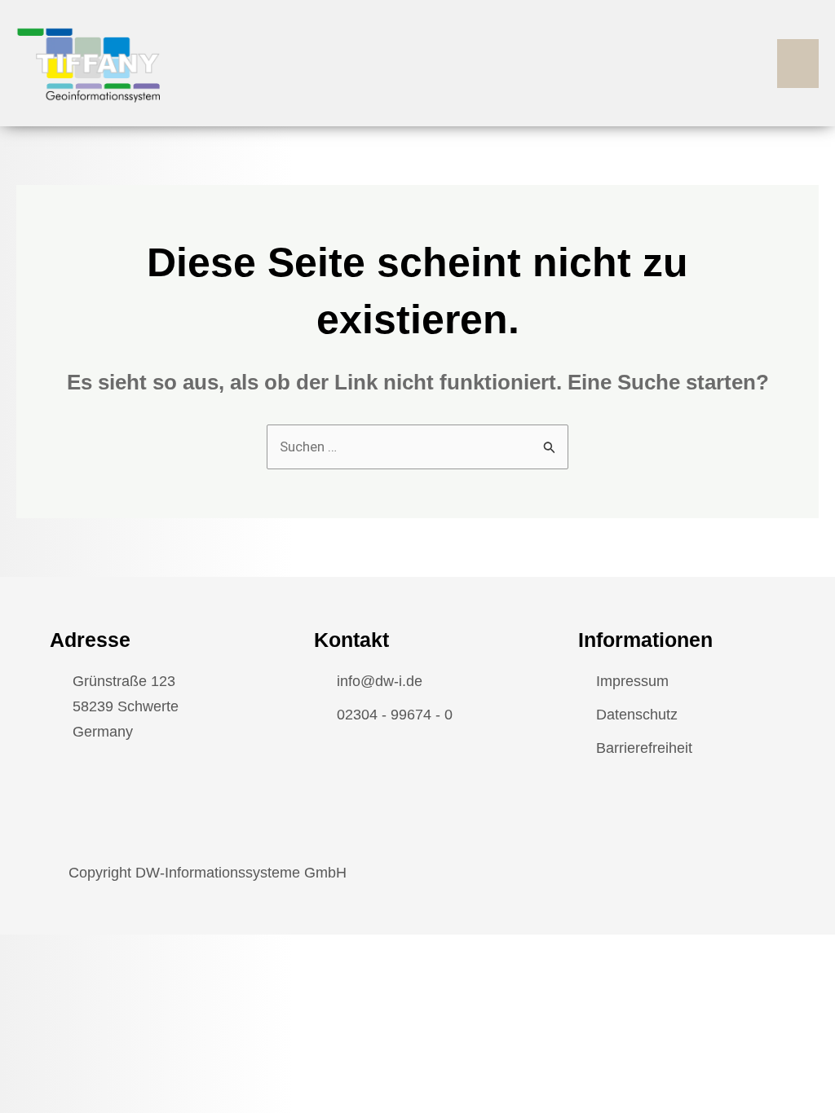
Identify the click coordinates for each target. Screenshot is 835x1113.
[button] (798, 63)
